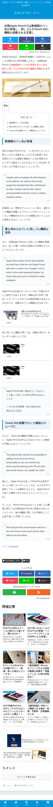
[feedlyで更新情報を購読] (14, 592)
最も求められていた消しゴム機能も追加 (26, 127)
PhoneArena (13, 546)
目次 (23, 117)
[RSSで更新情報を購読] (38, 592)
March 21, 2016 (13, 410)
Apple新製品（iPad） (13, 561)
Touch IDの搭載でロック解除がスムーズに (27, 130)
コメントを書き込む (26, 777)
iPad (27, 561)
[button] (43, 47)
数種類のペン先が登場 (18, 123)
